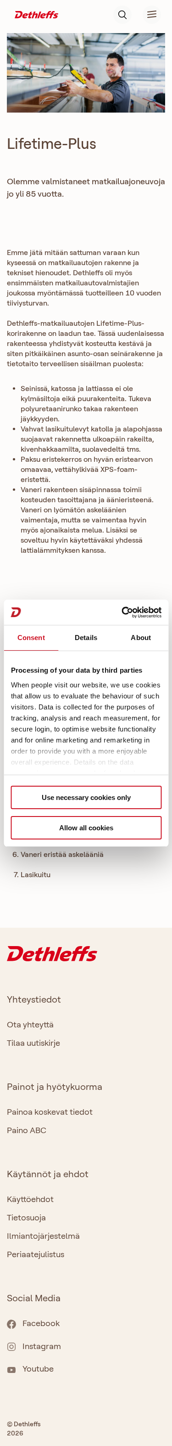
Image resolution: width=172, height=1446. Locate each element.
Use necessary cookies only (86, 797)
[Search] (122, 15)
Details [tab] (86, 637)
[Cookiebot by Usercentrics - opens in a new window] (122, 612)
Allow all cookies (86, 828)
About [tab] (141, 637)
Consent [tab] (31, 637)
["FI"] (36, 14)
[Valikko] (146, 15)
